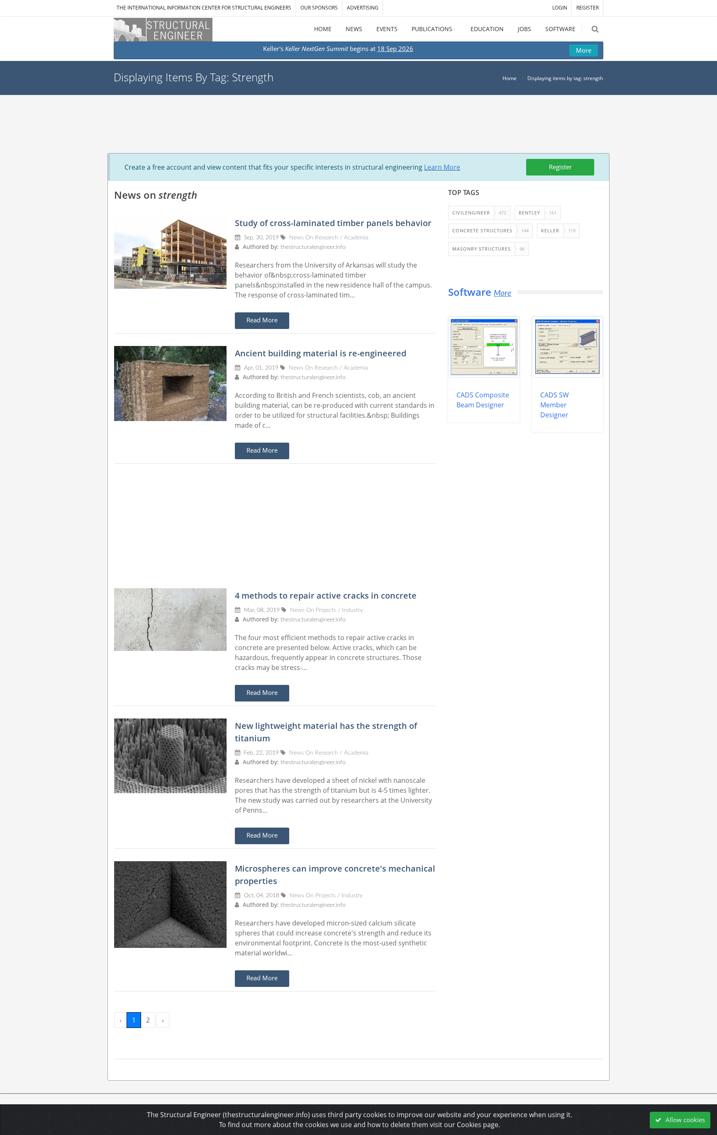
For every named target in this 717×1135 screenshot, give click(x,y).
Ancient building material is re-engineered (320, 353)
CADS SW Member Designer (554, 404)
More (583, 50)
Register (560, 167)
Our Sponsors (319, 7)
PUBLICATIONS (432, 29)
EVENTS (387, 29)
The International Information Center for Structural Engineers (204, 7)
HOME (323, 29)
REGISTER (587, 7)
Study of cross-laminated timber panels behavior (333, 223)
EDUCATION (487, 29)
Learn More (442, 167)
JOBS (524, 29)
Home (509, 78)
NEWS (354, 29)
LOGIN (559, 7)
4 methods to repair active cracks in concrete (326, 595)
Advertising (362, 7)
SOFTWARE (560, 29)
